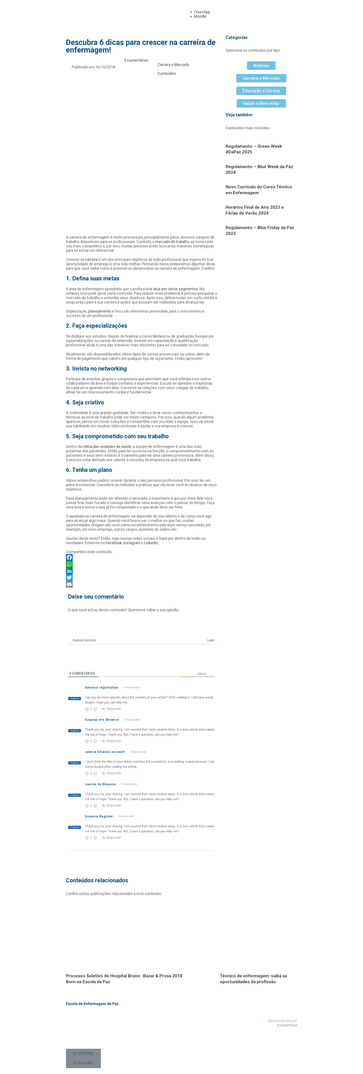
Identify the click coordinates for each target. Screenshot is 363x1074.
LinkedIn (151, 543)
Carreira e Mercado (173, 64)
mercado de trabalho (172, 241)
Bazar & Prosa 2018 (162, 975)
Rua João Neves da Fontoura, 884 (93, 1016)
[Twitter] (141, 577)
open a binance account (105, 752)
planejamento (99, 311)
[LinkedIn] (141, 570)
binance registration (101, 687)
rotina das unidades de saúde (107, 446)
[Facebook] (141, 557)
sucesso (76, 516)
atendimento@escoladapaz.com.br (97, 1038)
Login (210, 640)
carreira (91, 259)
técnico (159, 336)
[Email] (141, 584)
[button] (83, 1053)
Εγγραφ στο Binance (102, 720)
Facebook (114, 543)
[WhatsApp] (141, 564)
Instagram (131, 543)
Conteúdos (167, 73)
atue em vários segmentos (175, 289)
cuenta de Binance (100, 784)
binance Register (99, 816)
